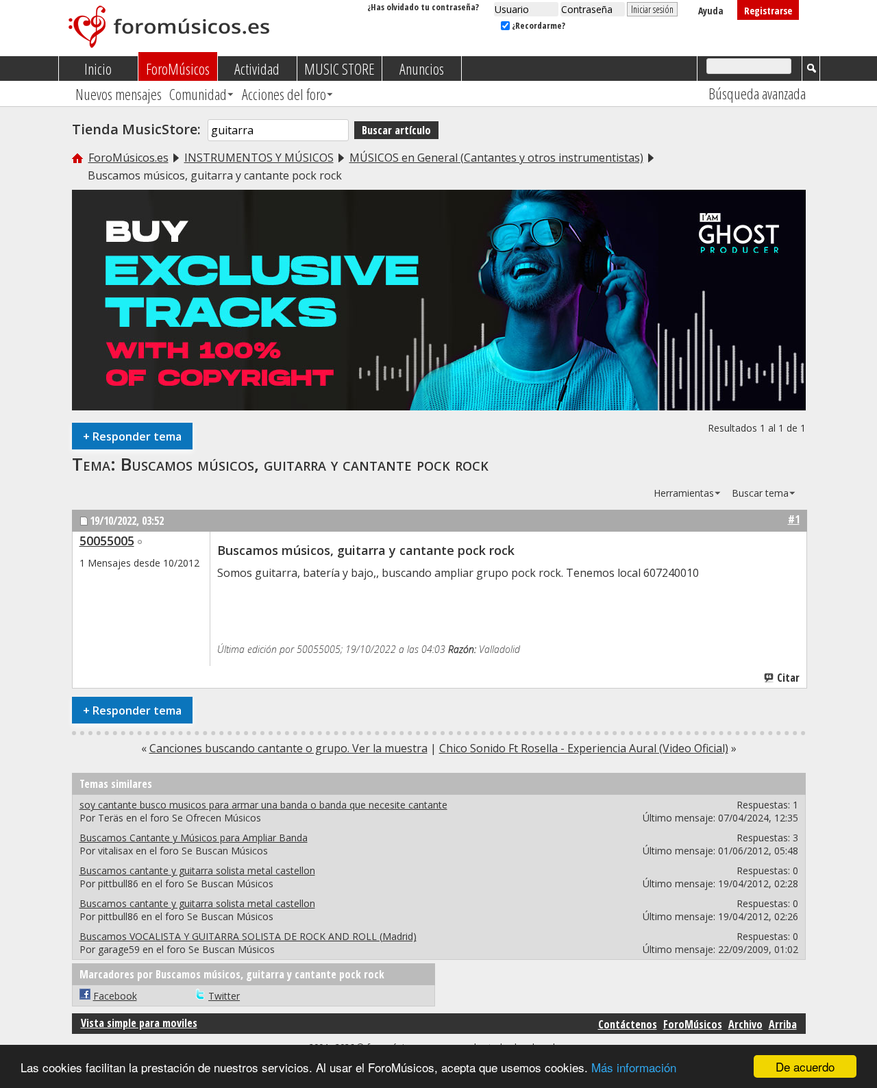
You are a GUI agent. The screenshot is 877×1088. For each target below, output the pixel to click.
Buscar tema (760, 492)
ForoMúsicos (178, 68)
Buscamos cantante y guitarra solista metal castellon (197, 870)
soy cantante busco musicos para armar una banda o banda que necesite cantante (263, 804)
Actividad (257, 68)
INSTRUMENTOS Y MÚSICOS (259, 157)
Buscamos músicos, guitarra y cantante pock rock (305, 464)
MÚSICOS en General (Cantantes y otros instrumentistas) (496, 157)
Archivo (745, 1024)
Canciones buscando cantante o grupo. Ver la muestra (288, 748)
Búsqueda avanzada (757, 93)
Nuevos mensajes (118, 94)
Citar (788, 677)
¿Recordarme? (537, 25)
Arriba (783, 1024)
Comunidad (198, 94)
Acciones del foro (284, 94)
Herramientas (684, 492)
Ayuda (711, 10)
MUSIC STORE (339, 68)
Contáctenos (627, 1024)
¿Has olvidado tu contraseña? (423, 7)
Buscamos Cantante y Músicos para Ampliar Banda (193, 837)
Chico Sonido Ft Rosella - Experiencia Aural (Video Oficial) (583, 748)
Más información (633, 1067)
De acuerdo (805, 1066)
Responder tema (132, 436)
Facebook (115, 995)
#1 (794, 519)
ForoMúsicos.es (128, 157)
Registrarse (768, 10)
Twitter (224, 995)
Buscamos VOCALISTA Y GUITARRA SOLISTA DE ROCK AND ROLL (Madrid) (248, 936)
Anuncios (421, 68)
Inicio (98, 68)
